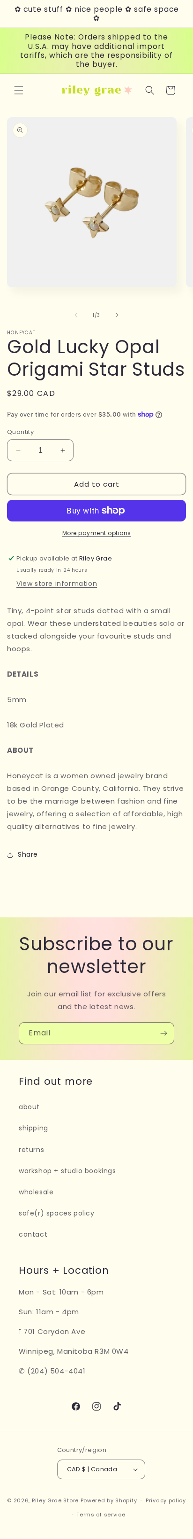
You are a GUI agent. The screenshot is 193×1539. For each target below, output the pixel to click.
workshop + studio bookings (67, 1171)
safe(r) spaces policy (57, 1213)
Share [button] (28, 854)
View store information (56, 583)
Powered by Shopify (109, 1500)
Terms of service (100, 1514)
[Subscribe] (163, 1033)
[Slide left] (76, 315)
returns (31, 1149)
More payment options (96, 533)
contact (33, 1234)
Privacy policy (166, 1500)
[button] (18, 90)
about (29, 1107)
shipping (33, 1128)
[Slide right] (117, 315)
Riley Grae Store (55, 1500)
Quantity (20, 431)
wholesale (36, 1192)
